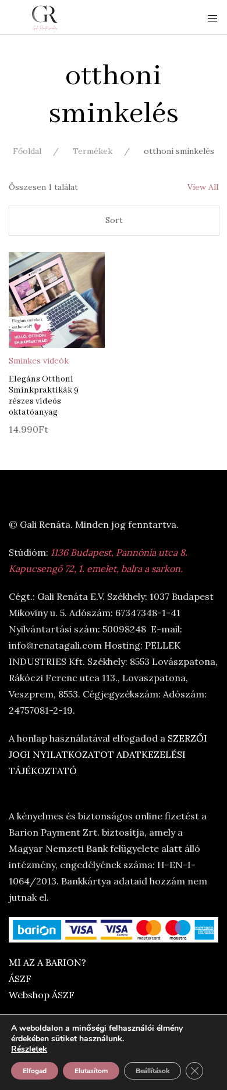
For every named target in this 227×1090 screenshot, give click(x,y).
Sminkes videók (39, 360)
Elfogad (35, 1070)
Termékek (92, 151)
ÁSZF (20, 978)
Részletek (29, 1049)
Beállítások (152, 1070)
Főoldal (27, 151)
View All (202, 187)
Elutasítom (91, 1070)
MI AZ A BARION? (47, 962)
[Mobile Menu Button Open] (212, 18)
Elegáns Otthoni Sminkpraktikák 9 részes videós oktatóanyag (44, 396)
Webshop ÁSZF (42, 995)
